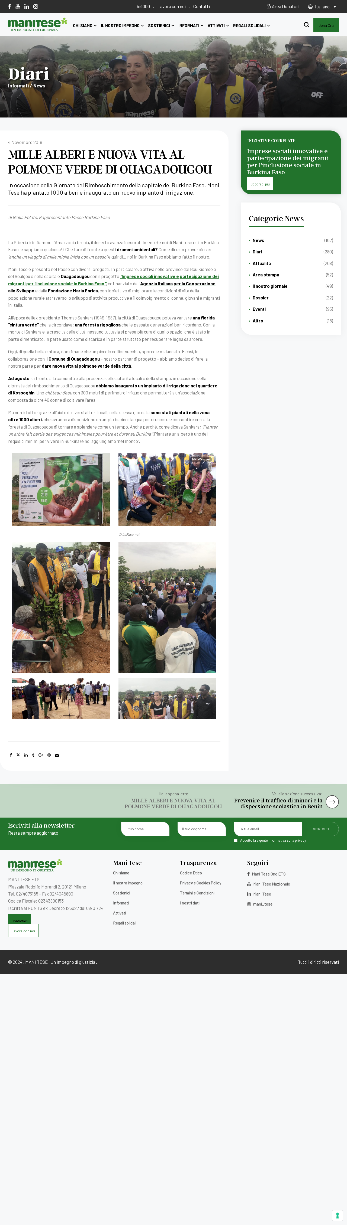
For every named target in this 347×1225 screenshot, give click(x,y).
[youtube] (17, 6)
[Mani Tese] (38, 29)
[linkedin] (26, 6)
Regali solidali (249, 25)
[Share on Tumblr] (33, 755)
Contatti (201, 6)
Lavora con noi (172, 6)
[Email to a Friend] (57, 755)
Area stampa (266, 274)
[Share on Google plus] (40, 755)
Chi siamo (82, 25)
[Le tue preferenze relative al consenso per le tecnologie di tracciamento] (337, 1215)
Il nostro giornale (270, 286)
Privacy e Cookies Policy (200, 882)
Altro (258, 320)
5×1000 (143, 6)
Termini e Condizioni (197, 892)
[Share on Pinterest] (49, 755)
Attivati (216, 25)
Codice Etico (191, 872)
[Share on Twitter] (18, 755)
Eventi (259, 309)
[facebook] (9, 6)
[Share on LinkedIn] (26, 755)
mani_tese (262, 903)
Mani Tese (261, 893)
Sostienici (159, 25)
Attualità (262, 263)
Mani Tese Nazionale (271, 883)
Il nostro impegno (120, 25)
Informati (188, 25)
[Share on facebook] (11, 755)
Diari (257, 251)
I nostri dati (190, 902)
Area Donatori (285, 6)
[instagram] (35, 6)
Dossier (261, 297)
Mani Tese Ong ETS (268, 873)
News (258, 240)
